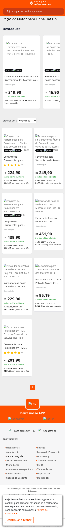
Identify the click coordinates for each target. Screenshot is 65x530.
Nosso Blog (43, 456)
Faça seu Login (22, 430)
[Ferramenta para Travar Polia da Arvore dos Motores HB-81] (48, 269)
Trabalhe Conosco (46, 460)
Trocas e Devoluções (16, 460)
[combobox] (33, 11)
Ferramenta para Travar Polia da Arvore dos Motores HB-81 (48, 281)
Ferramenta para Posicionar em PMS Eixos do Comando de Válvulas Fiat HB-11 (16, 346)
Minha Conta (12, 464)
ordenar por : (10, 120)
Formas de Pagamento (48, 451)
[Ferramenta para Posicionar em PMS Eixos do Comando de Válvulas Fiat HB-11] (17, 332)
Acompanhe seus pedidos (19, 469)
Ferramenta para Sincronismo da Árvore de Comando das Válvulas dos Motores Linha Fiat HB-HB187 (47, 158)
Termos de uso (44, 469)
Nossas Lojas (13, 447)
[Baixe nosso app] (16, 418)
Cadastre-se (49, 430)
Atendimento (12, 451)
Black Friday (43, 477)
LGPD (40, 464)
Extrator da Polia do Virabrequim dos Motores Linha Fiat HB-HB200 (48, 219)
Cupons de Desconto (16, 477)
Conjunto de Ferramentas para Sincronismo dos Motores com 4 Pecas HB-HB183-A (21, 78)
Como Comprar (13, 473)
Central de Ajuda (14, 456)
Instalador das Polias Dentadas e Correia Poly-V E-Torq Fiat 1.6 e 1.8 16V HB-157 (16, 284)
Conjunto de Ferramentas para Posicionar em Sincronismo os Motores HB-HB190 (14, 223)
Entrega (41, 447)
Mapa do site (43, 473)
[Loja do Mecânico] (14, 2)
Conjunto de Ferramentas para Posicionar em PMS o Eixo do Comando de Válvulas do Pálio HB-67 (16, 158)
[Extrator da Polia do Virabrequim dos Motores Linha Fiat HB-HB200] (48, 206)
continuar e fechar (19, 520)
